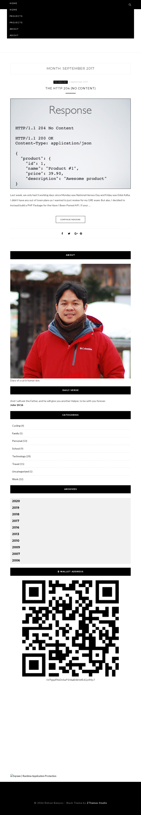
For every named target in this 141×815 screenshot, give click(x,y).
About (14, 29)
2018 (15, 514)
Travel (15, 463)
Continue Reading (70, 219)
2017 (15, 521)
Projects (16, 16)
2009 (16, 547)
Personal (17, 440)
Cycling (16, 425)
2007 (16, 554)
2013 (15, 534)
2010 (15, 540)
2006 (16, 560)
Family (15, 433)
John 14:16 (16, 404)
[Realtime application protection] (33, 776)
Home (13, 3)
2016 (15, 527)
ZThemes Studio (97, 802)
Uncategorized (20, 471)
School (16, 448)
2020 (16, 501)
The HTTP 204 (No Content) (70, 88)
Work (15, 479)
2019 (15, 507)
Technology (60, 82)
